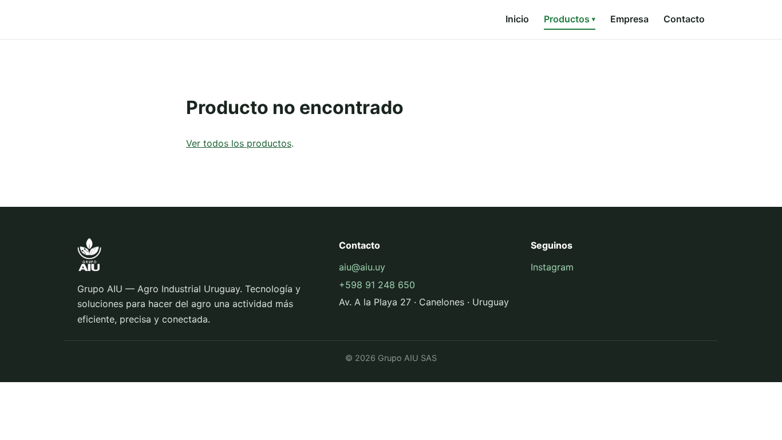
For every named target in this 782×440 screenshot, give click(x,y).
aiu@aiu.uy (362, 267)
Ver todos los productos (238, 143)
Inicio (517, 19)
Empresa (629, 19)
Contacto (684, 19)
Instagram (552, 267)
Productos (569, 19)
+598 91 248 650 (377, 284)
